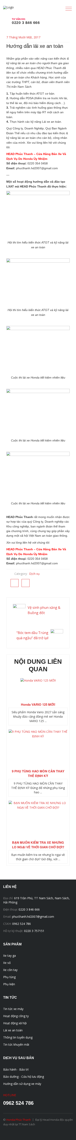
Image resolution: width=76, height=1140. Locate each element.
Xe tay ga (9, 956)
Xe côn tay (10, 970)
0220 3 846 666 (26, 23)
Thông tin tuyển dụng (18, 1037)
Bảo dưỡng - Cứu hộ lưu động (23, 1077)
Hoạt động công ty (16, 1016)
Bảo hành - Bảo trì (15, 1069)
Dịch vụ (34, 574)
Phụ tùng (9, 977)
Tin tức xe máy (13, 1009)
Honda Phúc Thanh (18, 1120)
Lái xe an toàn (13, 1030)
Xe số (7, 963)
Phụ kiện (9, 984)
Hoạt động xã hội (15, 1023)
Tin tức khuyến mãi (16, 1044)
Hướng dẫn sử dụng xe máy (22, 1084)
